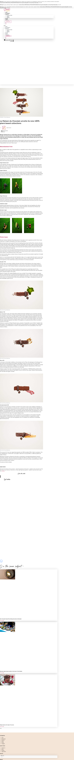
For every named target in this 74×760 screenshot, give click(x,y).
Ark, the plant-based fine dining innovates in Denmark (7, 515)
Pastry (6, 32)
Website (3, 471)
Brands (8, 17)
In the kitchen (9, 15)
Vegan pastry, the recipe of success (7, 724)
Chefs (6, 26)
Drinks (8, 16)
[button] (29, 25)
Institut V (8, 21)
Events (6, 33)
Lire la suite (2, 620)
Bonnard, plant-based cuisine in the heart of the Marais (7, 541)
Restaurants (7, 27)
